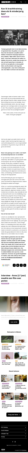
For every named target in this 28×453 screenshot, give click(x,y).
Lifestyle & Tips (5, 16)
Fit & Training (4, 427)
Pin (21, 265)
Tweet (17, 265)
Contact (19, 445)
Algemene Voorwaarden (12, 445)
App (24, 265)
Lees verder (14, 322)
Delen (14, 265)
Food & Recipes (5, 430)
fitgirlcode (23, 16)
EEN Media (24, 450)
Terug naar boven (13, 414)
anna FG (22, 283)
